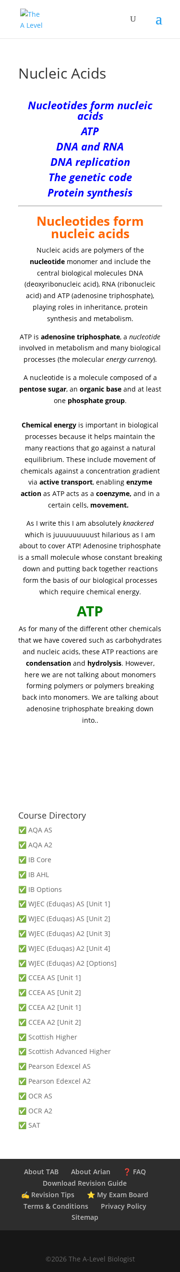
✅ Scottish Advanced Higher (64, 1051)
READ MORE (90, 785)
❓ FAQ (134, 1171)
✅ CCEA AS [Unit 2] (49, 992)
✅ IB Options (40, 889)
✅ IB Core (34, 859)
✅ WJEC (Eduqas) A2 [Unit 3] (64, 933)
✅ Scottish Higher (47, 1036)
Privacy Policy (123, 1206)
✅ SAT (29, 1125)
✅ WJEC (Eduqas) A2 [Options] (67, 963)
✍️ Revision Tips (47, 1194)
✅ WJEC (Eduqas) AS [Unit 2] (64, 918)
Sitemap (85, 1217)
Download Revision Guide (85, 1183)
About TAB (41, 1171)
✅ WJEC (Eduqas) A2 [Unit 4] (64, 948)
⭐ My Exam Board (117, 1194)
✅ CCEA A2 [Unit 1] (49, 1007)
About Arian (90, 1171)
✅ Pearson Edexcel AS (54, 1066)
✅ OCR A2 (35, 1110)
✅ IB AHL (33, 874)
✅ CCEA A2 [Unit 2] (49, 1022)
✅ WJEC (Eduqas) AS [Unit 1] (64, 903)
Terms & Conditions (56, 1206)
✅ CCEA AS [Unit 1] (49, 977)
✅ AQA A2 (35, 844)
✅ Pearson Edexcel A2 (54, 1081)
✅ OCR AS (35, 1095)
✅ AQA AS (35, 829)
